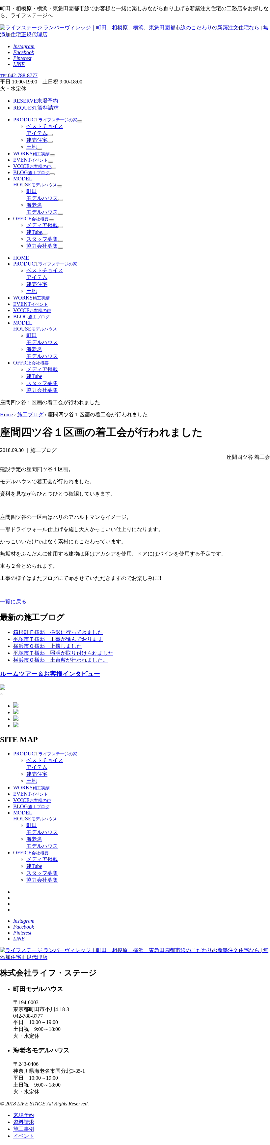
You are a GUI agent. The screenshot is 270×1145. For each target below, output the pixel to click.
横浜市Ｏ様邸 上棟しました (47, 646)
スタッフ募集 (42, 239)
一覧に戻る (13, 601)
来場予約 (35, 101)
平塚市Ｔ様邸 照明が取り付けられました (63, 653)
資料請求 (36, 108)
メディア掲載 (42, 225)
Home (6, 414)
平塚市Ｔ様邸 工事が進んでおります (58, 639)
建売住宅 (36, 140)
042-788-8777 (19, 75)
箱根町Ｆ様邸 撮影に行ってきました (58, 632)
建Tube (34, 232)
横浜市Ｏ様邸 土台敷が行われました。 (60, 660)
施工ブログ (30, 414)
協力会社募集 (42, 246)
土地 (31, 147)
